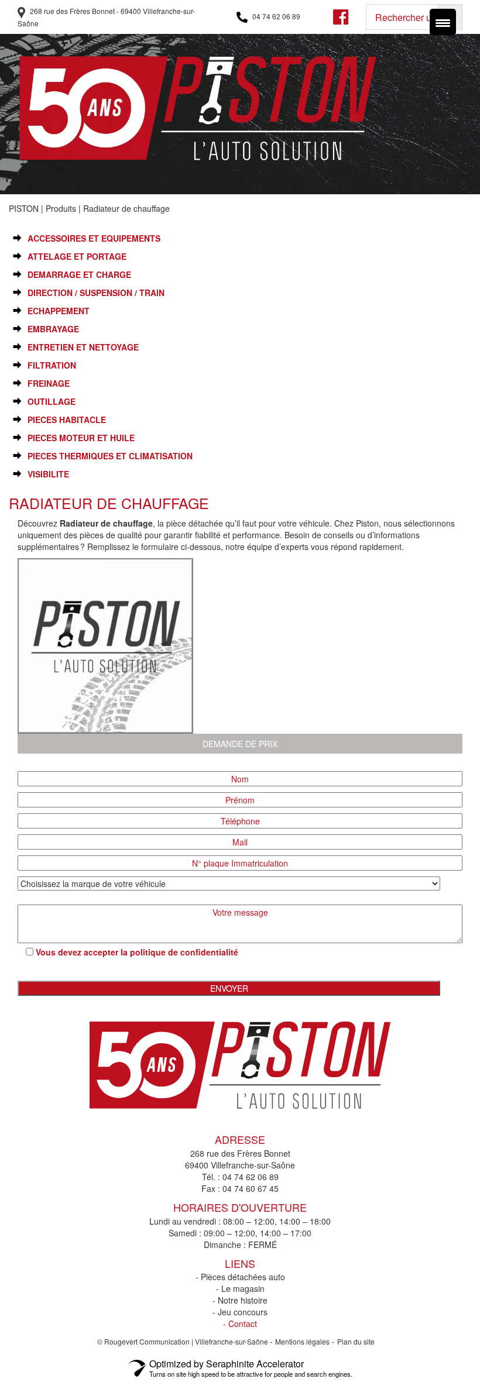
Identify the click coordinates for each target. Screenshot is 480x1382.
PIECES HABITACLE (67, 420)
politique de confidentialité (184, 952)
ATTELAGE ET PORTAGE (77, 257)
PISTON (24, 208)
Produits (61, 208)
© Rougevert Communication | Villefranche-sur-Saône (183, 1341)
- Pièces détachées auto (240, 1277)
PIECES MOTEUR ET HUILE (81, 438)
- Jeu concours (240, 1312)
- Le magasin (240, 1288)
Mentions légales (302, 1341)
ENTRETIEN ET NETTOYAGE (83, 347)
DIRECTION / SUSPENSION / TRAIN (96, 293)
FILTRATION (52, 365)
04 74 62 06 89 (275, 16)
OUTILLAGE (52, 402)
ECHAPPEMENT (59, 311)
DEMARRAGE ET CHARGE (79, 275)
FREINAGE (49, 384)
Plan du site (356, 1341)
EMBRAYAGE (53, 329)
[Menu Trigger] (443, 22)
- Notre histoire (240, 1300)
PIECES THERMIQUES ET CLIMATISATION (110, 456)
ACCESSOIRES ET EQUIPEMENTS (94, 238)
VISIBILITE (48, 474)
